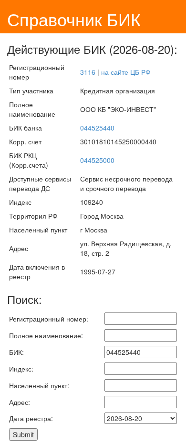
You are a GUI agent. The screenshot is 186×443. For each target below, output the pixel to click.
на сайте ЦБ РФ (126, 72)
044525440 (97, 127)
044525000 (97, 160)
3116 (87, 72)
